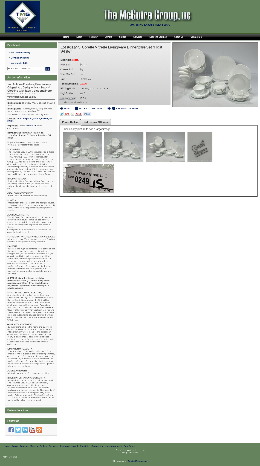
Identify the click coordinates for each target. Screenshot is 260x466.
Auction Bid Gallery (20, 52)
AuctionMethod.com (137, 461)
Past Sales (129, 446)
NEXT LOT (102, 108)
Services (137, 37)
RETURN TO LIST (87, 108)
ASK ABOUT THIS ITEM (127, 108)
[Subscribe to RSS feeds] (39, 430)
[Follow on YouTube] (32, 430)
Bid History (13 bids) (96, 122)
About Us (178, 37)
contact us (31, 125)
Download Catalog (20, 58)
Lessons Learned (158, 37)
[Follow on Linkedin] (25, 430)
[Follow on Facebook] (11, 430)
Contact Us (196, 37)
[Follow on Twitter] (18, 430)
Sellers (122, 37)
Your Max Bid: (67, 74)
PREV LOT (69, 108)
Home (66, 37)
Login (79, 37)
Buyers (108, 37)
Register (93, 37)
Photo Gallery (70, 122)
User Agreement (113, 446)
